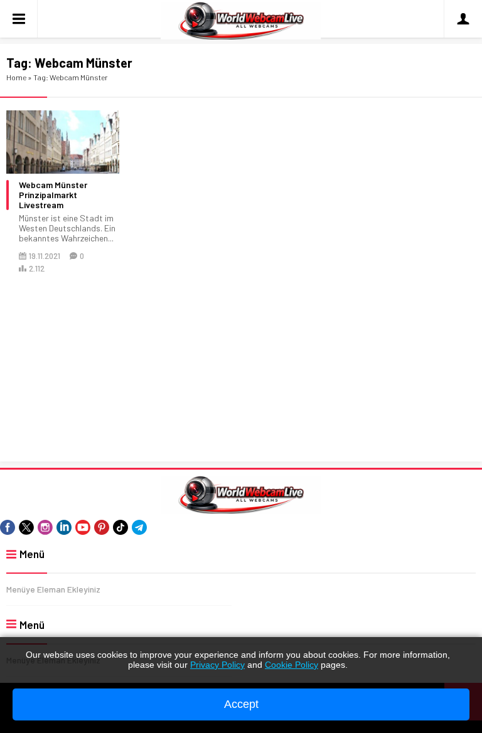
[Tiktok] (120, 527)
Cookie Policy (291, 665)
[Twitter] (26, 527)
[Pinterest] (101, 527)
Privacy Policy (217, 665)
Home (16, 77)
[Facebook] (7, 527)
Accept (241, 704)
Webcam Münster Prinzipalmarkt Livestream (53, 195)
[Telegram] (139, 527)
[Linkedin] (64, 527)
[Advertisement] (241, 368)
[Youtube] (82, 527)
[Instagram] (45, 527)
